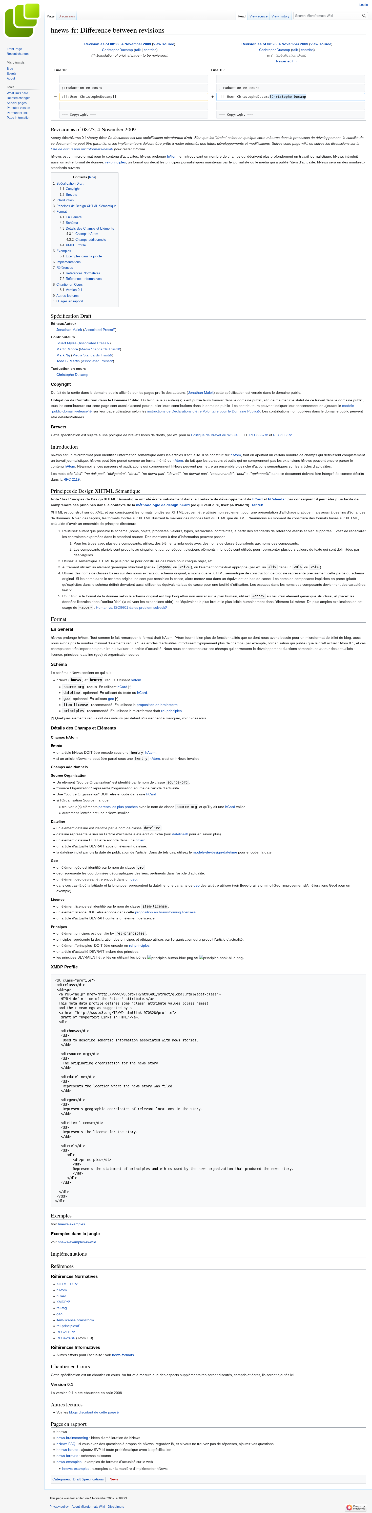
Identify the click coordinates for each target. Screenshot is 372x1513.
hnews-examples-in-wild (77, 1242)
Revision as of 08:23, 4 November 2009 (274, 44)
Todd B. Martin (68, 361)
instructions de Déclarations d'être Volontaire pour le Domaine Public (202, 411)
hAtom (172, 156)
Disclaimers (116, 1506)
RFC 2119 (72, 479)
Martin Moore (67, 349)
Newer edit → (287, 61)
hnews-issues (67, 1450)
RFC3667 (257, 435)
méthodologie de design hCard (163, 505)
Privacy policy (59, 1506)
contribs (150, 50)
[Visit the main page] (22, 20)
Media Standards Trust (98, 349)
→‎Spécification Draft (289, 55)
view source (163, 44)
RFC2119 (64, 1332)
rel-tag (61, 1308)
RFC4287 (64, 1338)
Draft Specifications (88, 1479)
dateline (178, 834)
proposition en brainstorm (157, 705)
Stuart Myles (66, 343)
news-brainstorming (72, 1438)
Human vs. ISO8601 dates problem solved (130, 607)
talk (138, 50)
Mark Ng (63, 355)
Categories (61, 1479)
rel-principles (115, 162)
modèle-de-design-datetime (215, 852)
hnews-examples (71, 1224)
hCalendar (276, 499)
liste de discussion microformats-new (80, 149)
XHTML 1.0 (65, 1284)
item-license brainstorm (75, 1320)
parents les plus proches (118, 807)
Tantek (257, 505)
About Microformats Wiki (88, 1506)
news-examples (68, 1462)
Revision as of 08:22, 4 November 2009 (117, 44)
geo (111, 699)
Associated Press (98, 330)
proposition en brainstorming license (164, 912)
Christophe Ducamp (72, 375)
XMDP (61, 1302)
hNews (113, 1479)
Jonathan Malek (69, 330)
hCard (257, 499)
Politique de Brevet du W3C (213, 435)
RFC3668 (280, 435)
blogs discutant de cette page (92, 1412)
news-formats (123, 1355)
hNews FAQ (65, 1444)
